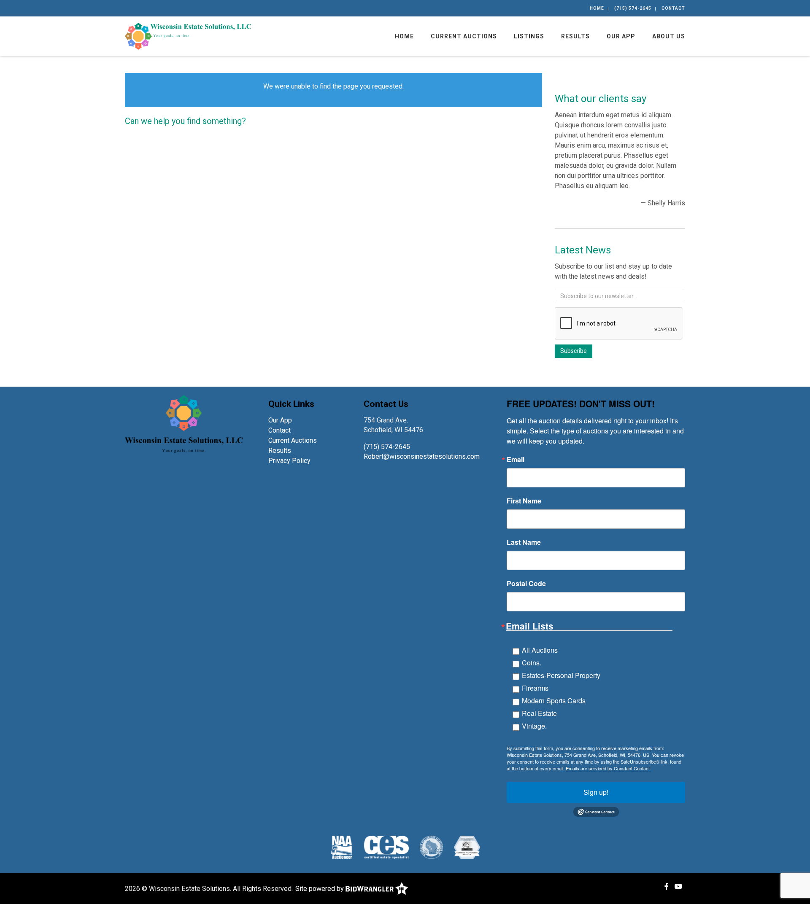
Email (515, 459)
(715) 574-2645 (632, 8)
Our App (621, 36)
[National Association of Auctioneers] (341, 847)
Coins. (531, 662)
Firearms (535, 688)
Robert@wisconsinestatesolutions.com (422, 456)
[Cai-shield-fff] (466, 847)
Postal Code (526, 583)
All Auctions (540, 650)
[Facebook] (666, 886)
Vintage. (534, 726)
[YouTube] (678, 886)
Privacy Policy (289, 461)
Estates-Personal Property (561, 675)
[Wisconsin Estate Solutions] (188, 35)
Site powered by (320, 889)
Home (597, 8)
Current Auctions (464, 36)
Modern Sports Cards (554, 700)
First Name (524, 501)
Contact (673, 8)
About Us (668, 36)
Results (575, 36)
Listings (529, 36)
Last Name (524, 542)
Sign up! (595, 792)
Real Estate (539, 713)
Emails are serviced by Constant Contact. (608, 768)
